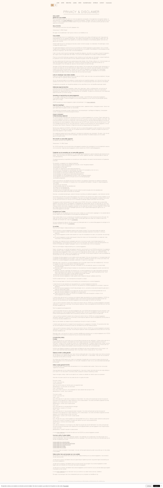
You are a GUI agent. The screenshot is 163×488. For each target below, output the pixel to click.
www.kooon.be (64, 27)
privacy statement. (91, 102)
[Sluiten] (161, 486)
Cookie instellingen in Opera (59, 447)
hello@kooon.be (84, 32)
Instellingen (149, 486)
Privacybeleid (66, 486)
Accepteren (156, 486)
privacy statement (61, 432)
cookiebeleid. (75, 219)
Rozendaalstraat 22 (78, 481)
